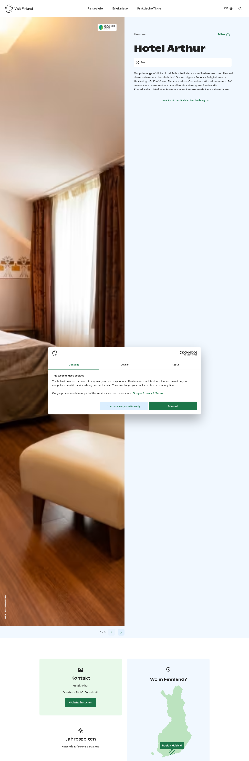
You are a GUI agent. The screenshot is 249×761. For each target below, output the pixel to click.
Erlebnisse (120, 8)
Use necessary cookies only (124, 405)
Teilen (221, 34)
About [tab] (175, 364)
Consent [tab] (74, 364)
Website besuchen (80, 702)
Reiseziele (95, 8)
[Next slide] (121, 632)
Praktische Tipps (149, 8)
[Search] (240, 8)
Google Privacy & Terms (148, 393)
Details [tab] (124, 364)
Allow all (173, 405)
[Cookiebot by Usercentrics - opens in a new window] (182, 353)
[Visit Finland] (19, 9)
